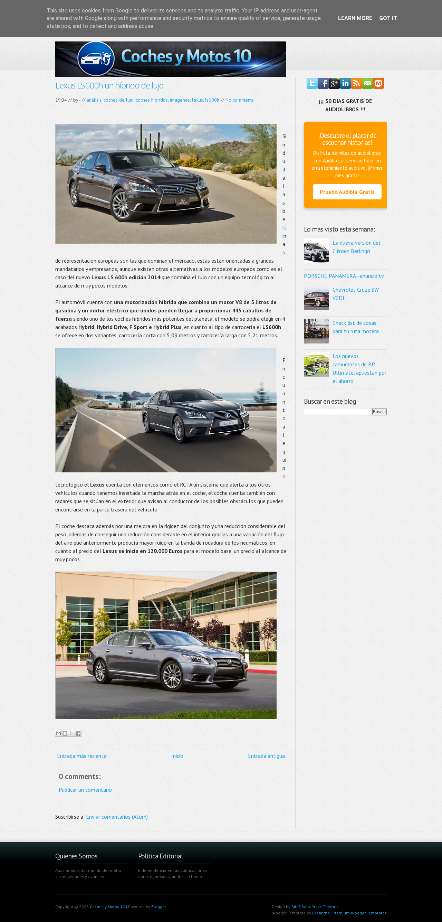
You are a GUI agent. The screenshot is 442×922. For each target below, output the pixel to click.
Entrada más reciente (81, 755)
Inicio (177, 755)
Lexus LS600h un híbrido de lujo (109, 85)
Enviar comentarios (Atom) (117, 816)
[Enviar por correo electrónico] (58, 733)
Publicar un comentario (85, 789)
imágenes (180, 100)
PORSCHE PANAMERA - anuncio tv (344, 275)
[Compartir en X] (71, 733)
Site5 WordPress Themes (314, 906)
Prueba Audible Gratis (347, 191)
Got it (388, 18)
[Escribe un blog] (64, 733)
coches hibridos (152, 100)
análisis (94, 100)
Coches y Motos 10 (107, 906)
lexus (197, 100)
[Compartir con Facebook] (78, 733)
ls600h (212, 100)
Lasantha (321, 912)
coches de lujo (119, 100)
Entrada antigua (266, 755)
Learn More (355, 18)
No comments (239, 100)
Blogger (158, 906)
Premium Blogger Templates (360, 912)
